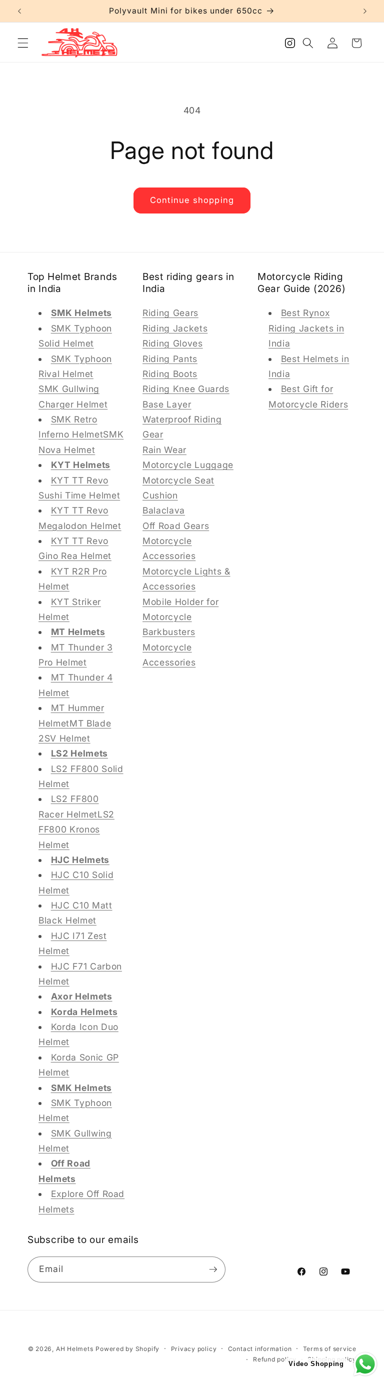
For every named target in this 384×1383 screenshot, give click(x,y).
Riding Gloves (172, 343)
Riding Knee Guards (186, 389)
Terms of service (329, 1348)
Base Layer (167, 404)
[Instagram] (290, 45)
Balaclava (163, 510)
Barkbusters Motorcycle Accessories (169, 647)
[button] (23, 43)
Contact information (260, 1348)
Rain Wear (164, 449)
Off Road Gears (175, 525)
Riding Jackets (175, 328)
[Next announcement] (365, 11)
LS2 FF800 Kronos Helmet (76, 829)
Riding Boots (170, 373)
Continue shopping (192, 200)
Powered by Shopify (128, 1348)
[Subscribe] (213, 1269)
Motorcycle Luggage (188, 465)
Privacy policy (194, 1348)
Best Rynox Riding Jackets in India (306, 328)
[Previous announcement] (19, 11)
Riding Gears (170, 313)
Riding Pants (170, 359)
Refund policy (274, 1359)
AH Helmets (75, 1348)
